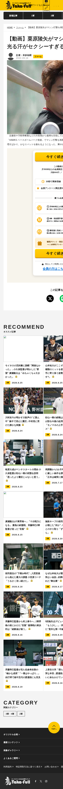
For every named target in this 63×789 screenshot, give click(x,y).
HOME (10, 27)
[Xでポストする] (50, 298)
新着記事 (13, 15)
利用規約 (8, 766)
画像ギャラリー (11, 750)
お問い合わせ (51, 766)
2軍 (52, 15)
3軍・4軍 (10, 714)
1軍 (33, 15)
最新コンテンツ (11, 742)
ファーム (20, 27)
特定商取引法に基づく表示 (28, 766)
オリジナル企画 (11, 734)
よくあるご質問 (11, 758)
